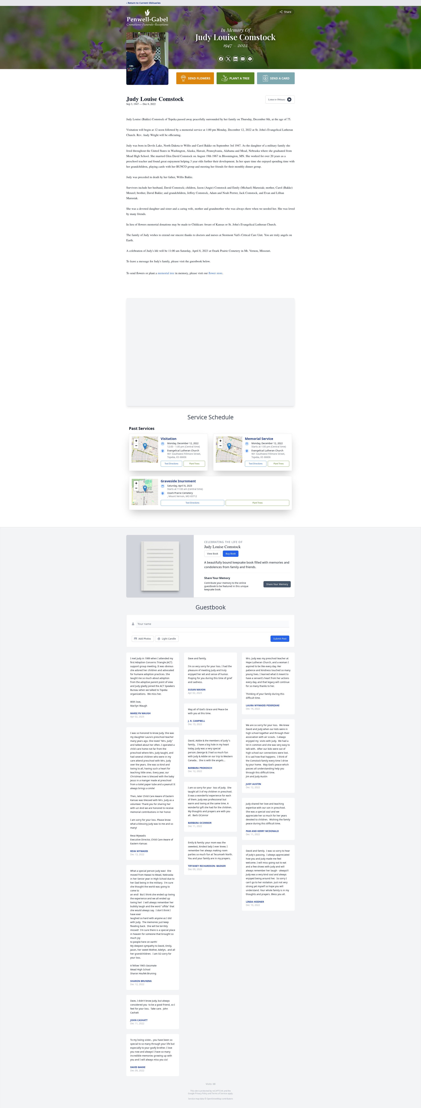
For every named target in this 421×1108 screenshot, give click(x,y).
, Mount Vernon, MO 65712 (182, 496)
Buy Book (231, 553)
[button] (145, 446)
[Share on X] (228, 59)
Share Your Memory (277, 584)
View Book (212, 553)
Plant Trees (194, 463)
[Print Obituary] (250, 59)
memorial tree (166, 273)
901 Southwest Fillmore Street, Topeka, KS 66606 (184, 455)
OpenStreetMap (214, 1098)
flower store (215, 273)
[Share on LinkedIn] (235, 59)
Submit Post (279, 638)
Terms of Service (219, 1093)
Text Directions (171, 463)
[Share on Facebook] (221, 59)
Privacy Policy (201, 1093)
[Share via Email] (243, 59)
